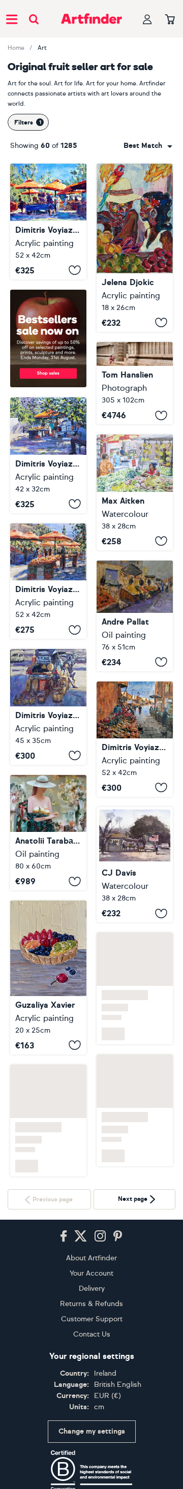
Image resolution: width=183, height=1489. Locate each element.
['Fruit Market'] (135, 616)
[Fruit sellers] (48, 222)
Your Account (91, 1273)
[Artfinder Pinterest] (118, 1236)
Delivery (92, 1288)
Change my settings (91, 1431)
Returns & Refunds (91, 1303)
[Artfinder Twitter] (80, 1236)
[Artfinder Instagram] (100, 1236)
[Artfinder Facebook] (63, 1236)
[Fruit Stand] (135, 865)
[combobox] (148, 146)
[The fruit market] (48, 581)
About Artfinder (91, 1258)
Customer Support (92, 1319)
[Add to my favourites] (74, 270)
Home (16, 47)
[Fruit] (48, 833)
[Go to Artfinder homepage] (91, 19)
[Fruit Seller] (135, 248)
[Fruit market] (48, 455)
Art (42, 47)
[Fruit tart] (48, 977)
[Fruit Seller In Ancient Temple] (135, 383)
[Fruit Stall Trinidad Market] (135, 492)
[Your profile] (147, 19)
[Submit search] (34, 19)
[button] (148, 146)
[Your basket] (170, 20)
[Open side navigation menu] (11, 19)
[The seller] (48, 707)
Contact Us (91, 1334)
